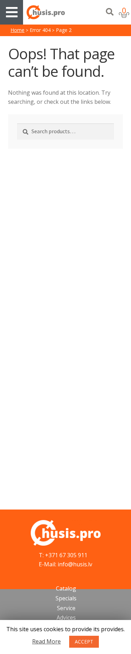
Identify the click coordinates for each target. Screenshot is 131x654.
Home (17, 30)
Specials (66, 598)
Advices (66, 617)
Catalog (66, 588)
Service (66, 608)
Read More (46, 641)
